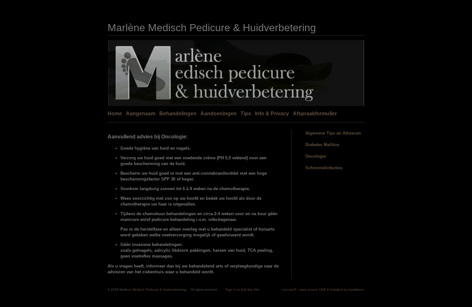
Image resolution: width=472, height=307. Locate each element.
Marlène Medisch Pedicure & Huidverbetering (212, 27)
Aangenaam (140, 113)
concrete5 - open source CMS (304, 289)
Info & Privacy (272, 113)
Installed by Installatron (347, 289)
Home (115, 113)
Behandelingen (178, 113)
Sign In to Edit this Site (242, 289)
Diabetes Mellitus (322, 144)
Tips (245, 113)
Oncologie (315, 156)
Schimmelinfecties (323, 167)
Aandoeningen (218, 113)
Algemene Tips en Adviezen (333, 133)
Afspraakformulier (315, 113)
